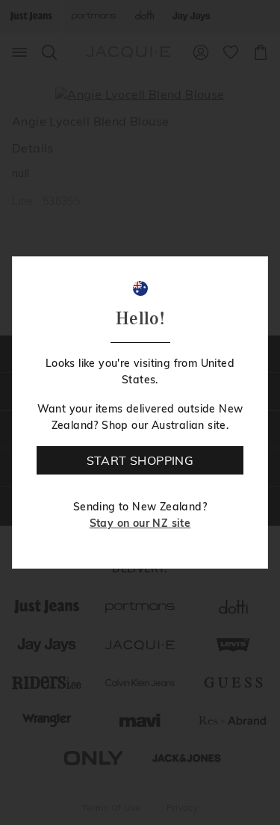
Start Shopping (140, 460)
